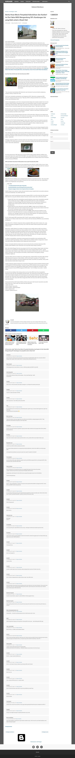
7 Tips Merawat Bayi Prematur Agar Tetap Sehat (17, 185)
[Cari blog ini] (69, 1)
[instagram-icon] (41, 747)
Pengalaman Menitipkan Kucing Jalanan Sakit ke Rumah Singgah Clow (62, 52)
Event (52, 115)
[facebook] (10, 330)
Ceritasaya (53, 113)
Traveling (28, 1)
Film (52, 119)
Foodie (22, 1)
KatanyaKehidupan (64, 115)
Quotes (62, 121)
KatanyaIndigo (63, 113)
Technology (63, 122)
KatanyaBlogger (54, 124)
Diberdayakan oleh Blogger (36, 741)
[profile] (52, 24)
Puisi (62, 119)
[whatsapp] (43, 330)
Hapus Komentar (19, 365)
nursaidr (8, 1)
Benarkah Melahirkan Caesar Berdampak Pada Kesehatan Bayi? (20, 187)
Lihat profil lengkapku (54, 40)
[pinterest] (32, 330)
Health (52, 122)
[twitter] (21, 330)
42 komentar (24, 23)
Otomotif (62, 117)
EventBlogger (36, 1)
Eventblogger (53, 117)
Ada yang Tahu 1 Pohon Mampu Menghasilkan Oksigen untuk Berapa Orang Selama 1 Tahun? (62, 71)
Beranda (17, 1)
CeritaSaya (44, 1)
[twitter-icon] (37, 747)
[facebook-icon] (33, 747)
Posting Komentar (8, 726)
